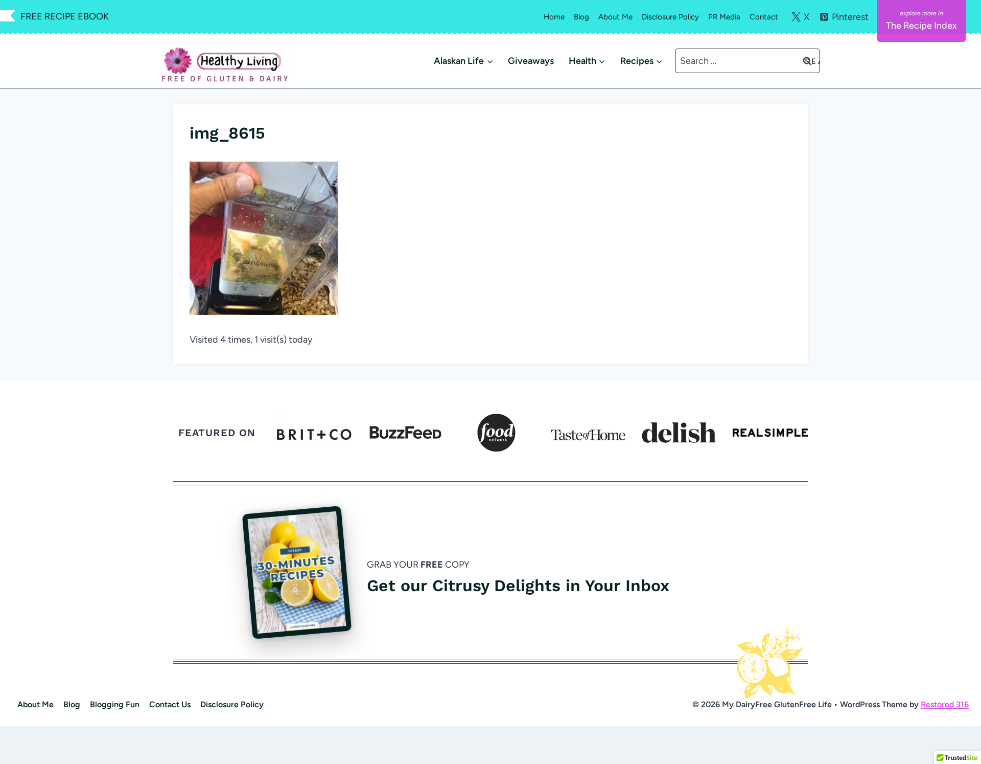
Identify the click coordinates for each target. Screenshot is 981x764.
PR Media (724, 16)
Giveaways (531, 60)
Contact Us (170, 704)
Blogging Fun (114, 704)
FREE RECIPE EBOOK (64, 16)
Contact (764, 16)
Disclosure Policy (670, 16)
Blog (581, 16)
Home (554, 16)
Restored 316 (945, 704)
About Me (615, 16)
